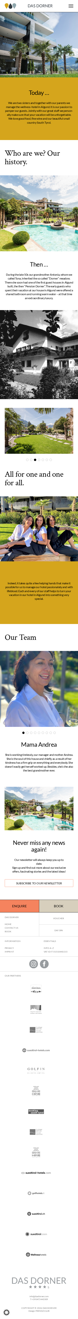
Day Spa (58, 930)
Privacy (9, 948)
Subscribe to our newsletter (39, 883)
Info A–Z (49, 948)
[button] (6, 1312)
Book (58, 906)
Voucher (58, 918)
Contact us (11, 927)
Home (8, 924)
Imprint (9, 951)
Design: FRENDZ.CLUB (38, 1311)
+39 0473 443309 (40, 1299)
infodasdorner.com (39, 1296)
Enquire (19, 906)
